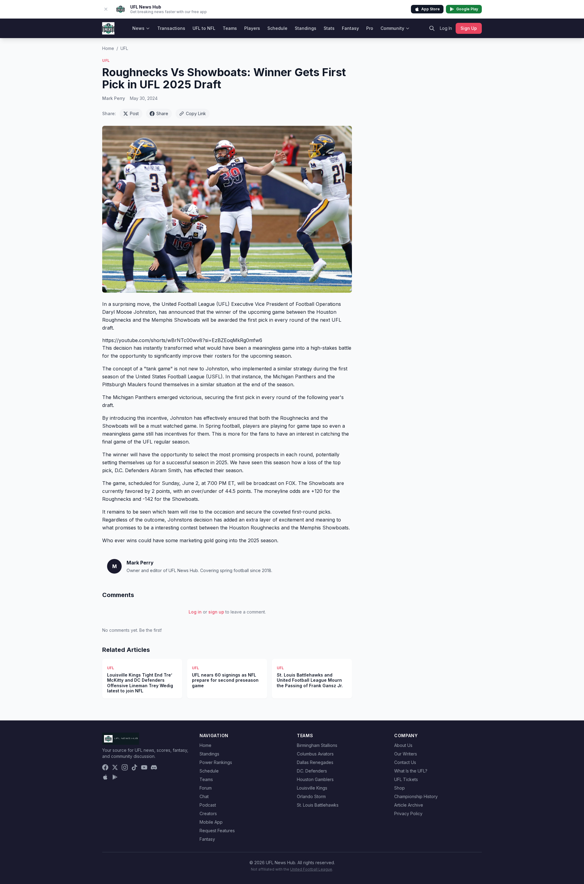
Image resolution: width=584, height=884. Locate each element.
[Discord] (154, 767)
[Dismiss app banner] (105, 9)
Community (392, 28)
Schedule (277, 28)
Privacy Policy (408, 813)
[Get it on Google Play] (115, 777)
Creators (208, 813)
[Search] (432, 28)
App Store (430, 9)
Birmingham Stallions (317, 745)
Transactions (171, 28)
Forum (206, 787)
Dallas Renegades (315, 762)
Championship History (416, 796)
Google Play (467, 9)
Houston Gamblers (315, 779)
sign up (216, 611)
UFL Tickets (406, 779)
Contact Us (405, 762)
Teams (230, 28)
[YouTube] (144, 767)
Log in (195, 611)
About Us (403, 745)
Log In (446, 28)
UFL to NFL (204, 28)
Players (252, 28)
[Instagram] (125, 767)
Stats (329, 28)
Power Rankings (216, 762)
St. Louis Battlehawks (318, 805)
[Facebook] (105, 767)
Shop (399, 787)
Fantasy (350, 28)
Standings (305, 28)
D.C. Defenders (312, 770)
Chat (204, 796)
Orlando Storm (311, 796)
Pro (369, 28)
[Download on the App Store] (105, 777)
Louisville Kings (312, 787)
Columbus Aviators (315, 753)
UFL (124, 48)
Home (108, 48)
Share (162, 113)
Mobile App (211, 822)
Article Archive (408, 805)
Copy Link (196, 113)
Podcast (208, 805)
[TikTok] (134, 767)
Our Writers (405, 753)
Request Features (217, 830)
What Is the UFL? (410, 770)
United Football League (311, 869)
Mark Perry (113, 98)
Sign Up (469, 28)
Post (134, 113)
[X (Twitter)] (115, 767)
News (138, 28)
